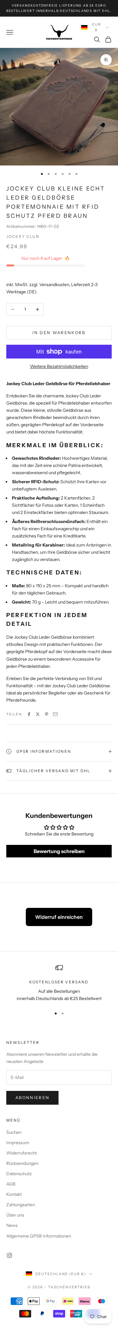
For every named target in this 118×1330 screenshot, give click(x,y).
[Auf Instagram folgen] (9, 1255)
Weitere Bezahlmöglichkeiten (59, 366)
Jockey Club (22, 236)
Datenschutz (19, 1173)
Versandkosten (54, 284)
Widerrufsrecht (21, 1153)
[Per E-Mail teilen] (55, 714)
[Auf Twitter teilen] (37, 714)
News (12, 1225)
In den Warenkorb (58, 332)
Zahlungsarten (20, 1204)
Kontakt (14, 1194)
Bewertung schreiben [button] (59, 851)
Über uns (15, 1215)
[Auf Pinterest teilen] (46, 714)
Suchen (13, 1132)
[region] (59, 983)
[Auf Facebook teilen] (28, 714)
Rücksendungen (22, 1163)
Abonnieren (32, 1097)
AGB (10, 1184)
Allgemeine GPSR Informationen (38, 1236)
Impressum (17, 1142)
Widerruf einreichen (59, 917)
